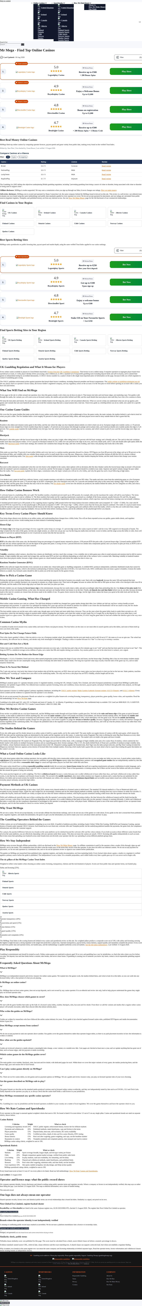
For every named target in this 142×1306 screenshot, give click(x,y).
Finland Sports (63, 30)
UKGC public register (69, 691)
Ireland (44, 14)
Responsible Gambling (79, 1276)
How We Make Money (97, 7)
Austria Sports (63, 40)
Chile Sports (62, 34)
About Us (92, 5)
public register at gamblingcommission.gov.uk (124, 381)
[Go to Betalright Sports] (25, 318)
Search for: (4, 42)
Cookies (74, 1284)
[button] (46, 3)
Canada (44, 20)
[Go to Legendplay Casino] (25, 72)
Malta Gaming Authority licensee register (92, 691)
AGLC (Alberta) (129, 691)
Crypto (14, 157)
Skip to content (5, 1)
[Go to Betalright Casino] (25, 128)
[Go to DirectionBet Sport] (25, 300)
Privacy (74, 1281)
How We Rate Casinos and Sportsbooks (83, 1171)
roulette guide (14, 429)
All (8, 157)
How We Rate (79, 3)
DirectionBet (13, 1212)
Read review (106, 166)
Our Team (92, 9)
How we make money (108, 190)
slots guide (29, 456)
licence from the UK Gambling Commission (63, 372)
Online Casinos (39, 3)
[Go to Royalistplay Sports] (25, 283)
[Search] (22, 44)
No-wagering (23, 157)
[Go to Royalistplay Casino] (25, 91)
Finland (41, 30)
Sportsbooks (58, 3)
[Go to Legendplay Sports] (25, 265)
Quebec (40, 38)
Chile (40, 34)
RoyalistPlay (4, 1212)
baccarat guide (19, 471)
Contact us (86, 1263)
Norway (41, 36)
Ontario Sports (63, 32)
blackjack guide (13, 444)
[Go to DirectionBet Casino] (25, 110)
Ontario (41, 32)
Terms (74, 1279)
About (86, 3)
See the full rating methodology (96, 945)
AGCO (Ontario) (113, 691)
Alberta (44, 26)
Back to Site (5, 1303)
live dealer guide (59, 483)
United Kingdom (47, 8)
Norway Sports (63, 36)
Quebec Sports (63, 38)
